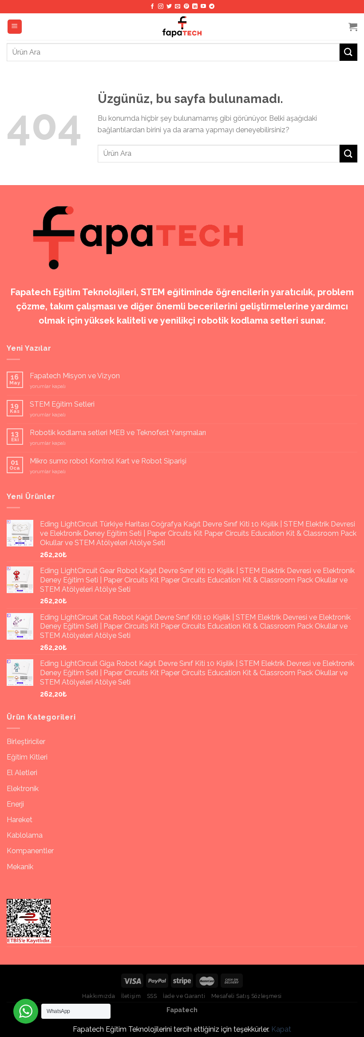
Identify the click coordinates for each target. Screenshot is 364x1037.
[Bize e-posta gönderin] (177, 7)
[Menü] (15, 27)
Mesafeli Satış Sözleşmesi (246, 996)
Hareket (19, 819)
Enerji (15, 804)
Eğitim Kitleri (27, 757)
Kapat (281, 1029)
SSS (152, 996)
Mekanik (20, 867)
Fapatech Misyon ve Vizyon (75, 376)
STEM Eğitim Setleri (62, 404)
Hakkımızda (98, 996)
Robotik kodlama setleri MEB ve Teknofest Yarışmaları (118, 432)
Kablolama (25, 835)
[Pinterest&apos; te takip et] (186, 7)
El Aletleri (22, 772)
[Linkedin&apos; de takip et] (195, 7)
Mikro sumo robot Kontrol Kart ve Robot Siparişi (108, 461)
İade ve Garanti (184, 996)
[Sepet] (352, 26)
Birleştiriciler (26, 741)
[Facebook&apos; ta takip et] (152, 7)
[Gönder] (348, 52)
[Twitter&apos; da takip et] (169, 7)
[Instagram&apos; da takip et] (160, 7)
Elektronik (23, 788)
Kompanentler (30, 851)
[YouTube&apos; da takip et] (203, 7)
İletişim (131, 996)
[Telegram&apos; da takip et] (211, 7)
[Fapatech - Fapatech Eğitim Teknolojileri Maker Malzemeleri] (182, 26)
